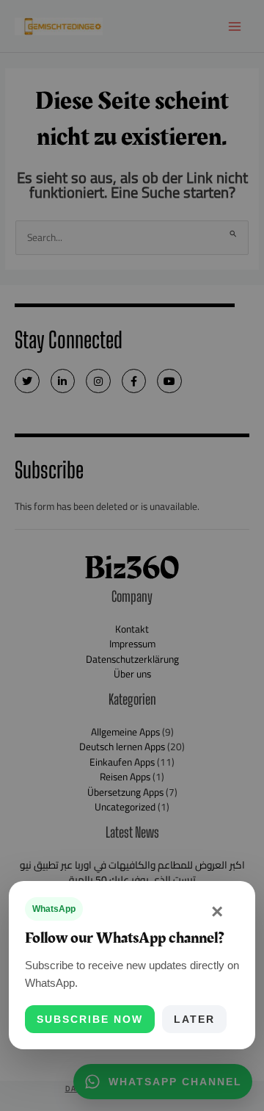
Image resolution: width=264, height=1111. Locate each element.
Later (194, 1019)
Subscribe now (90, 1019)
